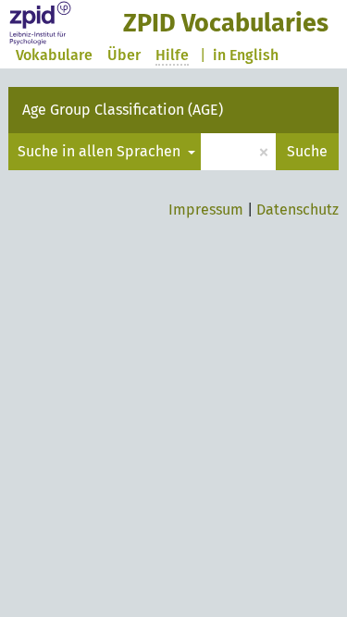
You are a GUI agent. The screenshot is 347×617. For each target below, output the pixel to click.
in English (246, 55)
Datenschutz (297, 209)
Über (124, 55)
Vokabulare (54, 55)
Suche (307, 151)
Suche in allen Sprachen (101, 151)
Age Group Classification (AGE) (122, 109)
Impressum (205, 209)
